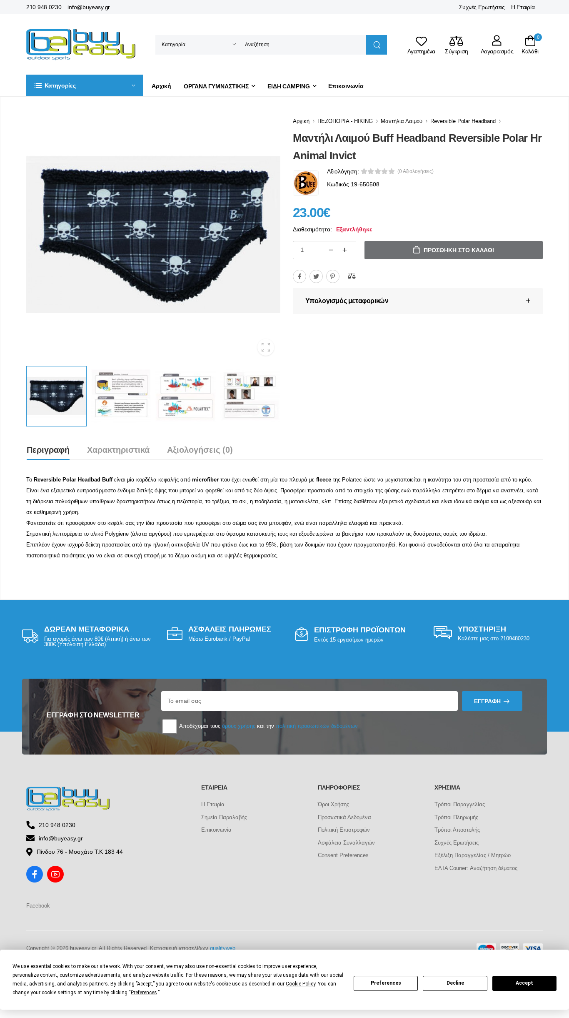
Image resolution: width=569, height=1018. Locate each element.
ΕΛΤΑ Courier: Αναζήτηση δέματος (475, 868)
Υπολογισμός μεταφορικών (347, 300)
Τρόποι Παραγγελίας (459, 804)
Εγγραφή (487, 701)
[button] (84, 85)
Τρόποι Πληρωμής (456, 817)
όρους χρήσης (238, 726)
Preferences (386, 983)
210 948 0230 (43, 7)
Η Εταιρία (522, 7)
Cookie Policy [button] (300, 984)
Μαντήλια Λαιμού (401, 121)
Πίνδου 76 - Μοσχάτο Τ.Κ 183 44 (80, 851)
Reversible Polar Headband (463, 121)
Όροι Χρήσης (333, 804)
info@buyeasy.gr (88, 7)
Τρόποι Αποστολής (457, 830)
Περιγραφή (48, 449)
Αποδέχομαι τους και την (268, 726)
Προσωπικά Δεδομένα (344, 817)
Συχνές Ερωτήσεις (482, 7)
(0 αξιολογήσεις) (415, 171)
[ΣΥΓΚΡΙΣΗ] (351, 276)
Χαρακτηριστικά (118, 449)
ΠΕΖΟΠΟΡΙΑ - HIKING (345, 121)
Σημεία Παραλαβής (224, 817)
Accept (524, 983)
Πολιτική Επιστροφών (344, 830)
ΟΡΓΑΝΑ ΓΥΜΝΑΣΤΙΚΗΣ (216, 86)
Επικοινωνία (346, 86)
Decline (455, 983)
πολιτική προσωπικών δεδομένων (317, 726)
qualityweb (222, 948)
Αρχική (161, 86)
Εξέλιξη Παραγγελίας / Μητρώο (472, 855)
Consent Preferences (343, 855)
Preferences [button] (144, 992)
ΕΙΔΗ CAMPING (288, 86)
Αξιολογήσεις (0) (200, 449)
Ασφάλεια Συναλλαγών (346, 843)
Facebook (38, 906)
